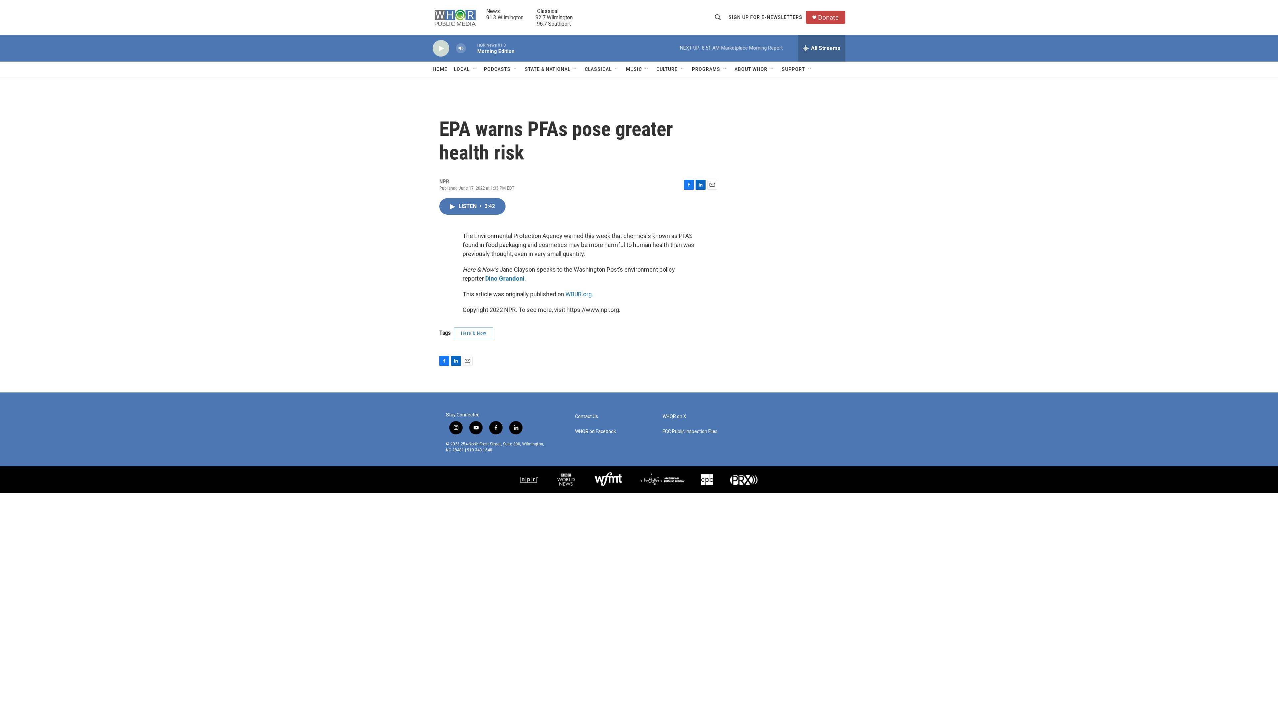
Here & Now (473, 333)
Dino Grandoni (505, 278)
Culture (667, 69)
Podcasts (497, 69)
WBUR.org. (579, 294)
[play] (441, 48)
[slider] (472, 48)
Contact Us (586, 416)
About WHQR (751, 69)
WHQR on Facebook (595, 431)
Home (440, 69)
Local (462, 69)
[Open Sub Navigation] (474, 69)
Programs (706, 69)
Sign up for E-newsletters (765, 17)
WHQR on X (674, 416)
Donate (828, 17)
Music (634, 69)
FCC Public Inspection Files (690, 431)
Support (793, 69)
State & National (547, 69)
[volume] (461, 48)
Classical (598, 69)
